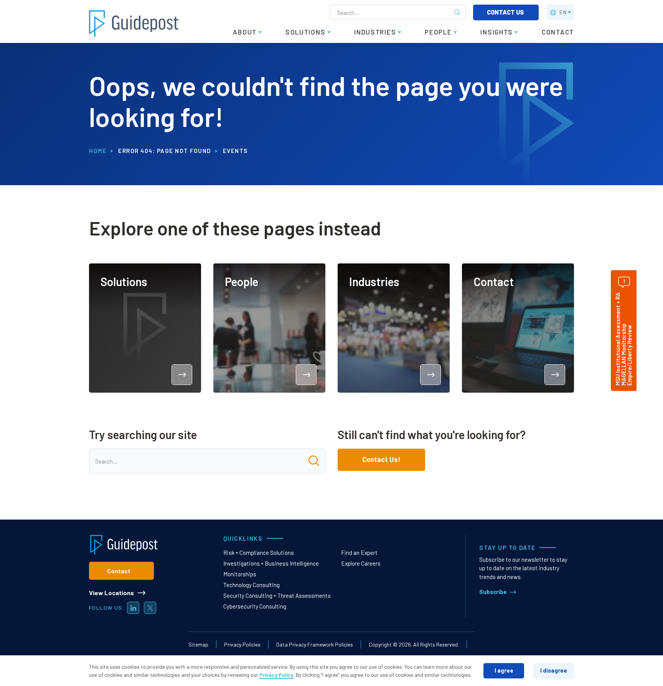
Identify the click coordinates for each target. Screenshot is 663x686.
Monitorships (239, 574)
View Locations (111, 592)
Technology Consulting (251, 584)
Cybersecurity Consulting (254, 606)
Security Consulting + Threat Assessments (277, 595)
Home (98, 150)
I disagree (553, 670)
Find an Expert (359, 552)
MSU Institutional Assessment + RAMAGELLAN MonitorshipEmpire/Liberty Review (623, 338)
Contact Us (506, 12)
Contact (118, 570)
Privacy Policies (242, 644)
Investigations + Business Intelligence (271, 563)
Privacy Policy (276, 674)
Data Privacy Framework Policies (314, 644)
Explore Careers (361, 563)
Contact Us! (381, 459)
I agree (504, 670)
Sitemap (198, 644)
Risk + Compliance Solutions (258, 552)
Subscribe (493, 591)
